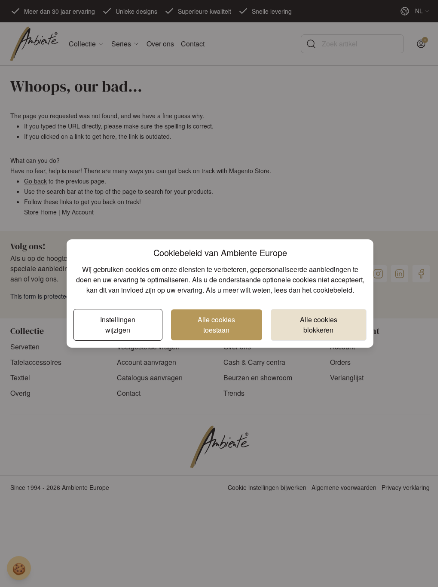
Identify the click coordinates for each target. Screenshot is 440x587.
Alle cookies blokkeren (318, 325)
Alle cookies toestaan (216, 325)
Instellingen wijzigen (117, 325)
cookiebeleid (332, 290)
